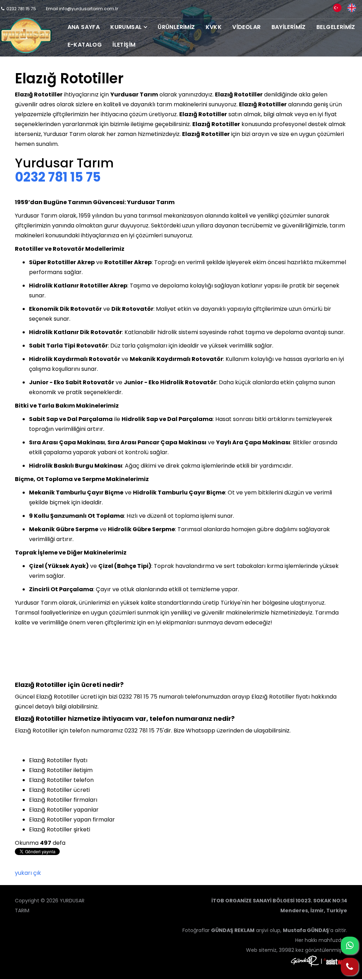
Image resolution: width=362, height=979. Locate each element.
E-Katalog (85, 45)
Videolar (246, 27)
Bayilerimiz (289, 27)
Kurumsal (126, 27)
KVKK (214, 27)
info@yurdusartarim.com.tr (88, 9)
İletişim (123, 45)
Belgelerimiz (335, 27)
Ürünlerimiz (176, 27)
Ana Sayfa (84, 27)
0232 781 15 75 (21, 9)
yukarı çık (28, 873)
